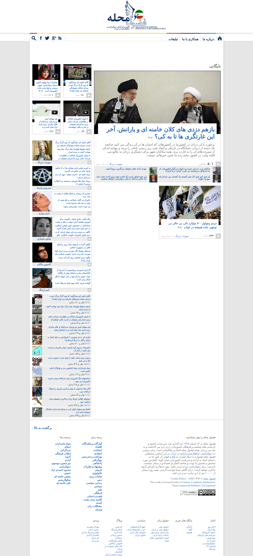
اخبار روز (211, 527)
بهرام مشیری (93, 527)
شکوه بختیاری (44, 238)
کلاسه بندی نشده (93, 499)
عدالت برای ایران (161, 535)
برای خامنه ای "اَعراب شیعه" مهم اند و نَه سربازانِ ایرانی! (72, 176)
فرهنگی (187, 446)
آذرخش (118, 527)
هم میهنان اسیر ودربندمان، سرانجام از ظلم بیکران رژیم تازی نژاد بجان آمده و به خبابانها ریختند (48, 124)
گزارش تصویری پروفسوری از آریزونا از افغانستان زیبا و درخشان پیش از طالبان (73, 271)
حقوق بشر (164, 527)
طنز (100, 489)
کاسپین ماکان (44, 264)
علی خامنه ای (63, 482)
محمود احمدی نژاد (61, 469)
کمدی (99, 502)
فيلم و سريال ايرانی (90, 532)
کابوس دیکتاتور (115, 543)
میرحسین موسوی (61, 463)
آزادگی (189, 527)
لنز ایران (95, 538)
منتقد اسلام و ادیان (113, 554)
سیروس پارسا (44, 187)
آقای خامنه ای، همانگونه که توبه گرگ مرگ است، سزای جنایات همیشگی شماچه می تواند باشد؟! (78, 88)
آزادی (183, 453)
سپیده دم (211, 540)
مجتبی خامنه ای (62, 476)
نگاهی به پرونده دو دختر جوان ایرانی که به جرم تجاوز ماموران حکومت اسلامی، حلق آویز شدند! (72, 234)
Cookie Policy (178, 478)
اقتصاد (98, 446)
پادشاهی (97, 463)
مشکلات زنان (95, 506)
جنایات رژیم (95, 476)
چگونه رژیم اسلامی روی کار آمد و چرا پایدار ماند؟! (74, 259)
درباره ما (208, 39)
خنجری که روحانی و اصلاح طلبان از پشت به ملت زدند (72, 195)
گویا (190, 529)
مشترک (51, 37)
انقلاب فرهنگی (63, 453)
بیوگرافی (97, 460)
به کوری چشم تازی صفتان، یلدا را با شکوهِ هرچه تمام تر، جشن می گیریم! (72, 169)
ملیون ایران (140, 535)
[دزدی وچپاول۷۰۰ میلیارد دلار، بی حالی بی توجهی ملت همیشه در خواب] (190, 208)
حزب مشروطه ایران (136, 529)
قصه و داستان (94, 496)
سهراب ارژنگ (116, 164)
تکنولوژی (97, 473)
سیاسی (197, 446)
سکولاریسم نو (209, 543)
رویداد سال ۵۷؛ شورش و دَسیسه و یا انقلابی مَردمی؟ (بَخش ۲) (72, 182)
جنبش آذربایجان (208, 532)
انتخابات (97, 450)
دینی (99, 479)
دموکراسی (207, 453)
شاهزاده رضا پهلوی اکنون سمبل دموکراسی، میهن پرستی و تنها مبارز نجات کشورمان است (46, 86)
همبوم (189, 532)
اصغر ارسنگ (116, 529)
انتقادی (98, 453)
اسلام (68, 446)
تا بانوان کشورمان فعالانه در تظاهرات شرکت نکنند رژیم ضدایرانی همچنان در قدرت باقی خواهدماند (78, 124)
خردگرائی (65, 450)
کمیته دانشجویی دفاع (159, 538)
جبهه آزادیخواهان (137, 527)
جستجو (33, 37)
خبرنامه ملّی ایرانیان (206, 535)
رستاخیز (118, 538)
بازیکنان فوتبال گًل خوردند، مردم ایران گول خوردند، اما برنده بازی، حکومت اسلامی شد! (72, 252)
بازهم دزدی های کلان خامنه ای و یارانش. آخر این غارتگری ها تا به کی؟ (161, 133)
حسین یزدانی (116, 535)
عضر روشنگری (115, 540)
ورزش (98, 509)
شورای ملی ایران (137, 532)
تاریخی (98, 469)
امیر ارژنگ (44, 289)
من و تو (95, 540)
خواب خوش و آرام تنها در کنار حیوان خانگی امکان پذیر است (72, 278)
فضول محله (126, 14)
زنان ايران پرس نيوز (160, 532)
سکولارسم (194, 453)
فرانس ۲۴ (210, 546)
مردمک (212, 549)
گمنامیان (118, 551)
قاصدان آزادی (93, 535)
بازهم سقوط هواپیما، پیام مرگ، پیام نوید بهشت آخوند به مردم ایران (73, 150)
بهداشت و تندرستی (91, 456)
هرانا (167, 540)
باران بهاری (44, 213)
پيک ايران (211, 529)
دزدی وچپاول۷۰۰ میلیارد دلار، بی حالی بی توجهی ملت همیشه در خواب (192, 225)
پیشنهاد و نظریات (92, 466)
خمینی (67, 473)
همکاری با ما (190, 39)
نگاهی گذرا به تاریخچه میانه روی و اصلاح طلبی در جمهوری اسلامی (73, 246)
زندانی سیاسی (94, 482)
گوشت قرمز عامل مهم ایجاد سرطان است (72, 283)
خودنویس (211, 538)
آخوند (68, 456)
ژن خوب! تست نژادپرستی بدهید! (76, 206)
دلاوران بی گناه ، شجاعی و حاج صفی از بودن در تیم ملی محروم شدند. (74, 201)
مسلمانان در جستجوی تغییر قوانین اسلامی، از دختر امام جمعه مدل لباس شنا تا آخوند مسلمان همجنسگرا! (72, 227)
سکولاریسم (64, 479)
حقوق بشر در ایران (160, 529)
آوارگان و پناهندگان (92, 443)
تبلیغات (173, 39)
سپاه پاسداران (63, 443)
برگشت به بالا (43, 427)
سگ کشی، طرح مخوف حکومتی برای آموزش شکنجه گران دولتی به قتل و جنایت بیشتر (72, 221)
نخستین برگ (219, 37)
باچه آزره (118, 532)
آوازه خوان (169, 456)
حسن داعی (94, 529)
